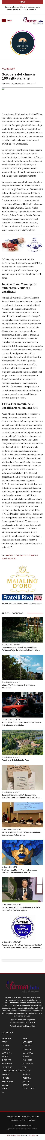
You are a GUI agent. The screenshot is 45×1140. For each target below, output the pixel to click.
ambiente (10, 555)
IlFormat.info (28, 1125)
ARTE (15, 867)
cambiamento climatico (27, 555)
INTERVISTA (7, 1064)
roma (4, 558)
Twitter (23, 1120)
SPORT (26, 1085)
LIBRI (25, 1067)
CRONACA (27, 1046)
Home (8, 1117)
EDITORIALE (28, 1053)
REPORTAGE (7, 1082)
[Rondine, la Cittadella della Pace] (22, 742)
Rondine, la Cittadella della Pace (15, 760)
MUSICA (26, 1074)
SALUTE (26, 1082)
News (22, 2)
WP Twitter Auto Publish (13, 1135)
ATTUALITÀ (31, 84)
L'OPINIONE (7, 1067)
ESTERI (5, 1056)
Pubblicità (26, 1117)
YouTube (31, 1120)
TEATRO (5, 1089)
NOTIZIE (5, 1078)
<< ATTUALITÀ (8, 69)
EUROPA (26, 1056)
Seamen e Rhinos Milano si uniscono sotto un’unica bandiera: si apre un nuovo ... (22, 8)
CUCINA (5, 1049)
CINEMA (5, 1046)
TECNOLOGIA (28, 1089)
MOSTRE (26, 1071)
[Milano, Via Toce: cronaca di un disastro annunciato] (22, 667)
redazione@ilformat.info (26, 1026)
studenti (12, 558)
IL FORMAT (6, 1060)
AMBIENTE (16, 644)
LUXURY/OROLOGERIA (12, 1071)
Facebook (14, 1120)
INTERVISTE (28, 1064)
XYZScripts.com (33, 1135)
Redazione (6, 84)
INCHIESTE (27, 1060)
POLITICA (27, 1078)
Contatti (35, 1117)
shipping (5, 1085)
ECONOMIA (7, 1053)
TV (3, 1092)
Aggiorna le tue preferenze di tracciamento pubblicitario (22, 1128)
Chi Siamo (16, 1117)
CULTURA (27, 1049)
